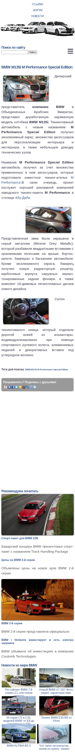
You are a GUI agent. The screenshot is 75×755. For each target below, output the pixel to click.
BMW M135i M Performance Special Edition (46, 369)
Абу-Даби (22, 198)
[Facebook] (13, 387)
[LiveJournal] (27, 387)
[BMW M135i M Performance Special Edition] (25, 88)
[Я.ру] (6, 387)
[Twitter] (16, 387)
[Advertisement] (37, 436)
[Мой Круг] (35, 387)
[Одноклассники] (20, 387)
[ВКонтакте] (9, 387)
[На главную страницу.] (37, 29)
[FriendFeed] (31, 387)
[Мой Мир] (24, 387)
